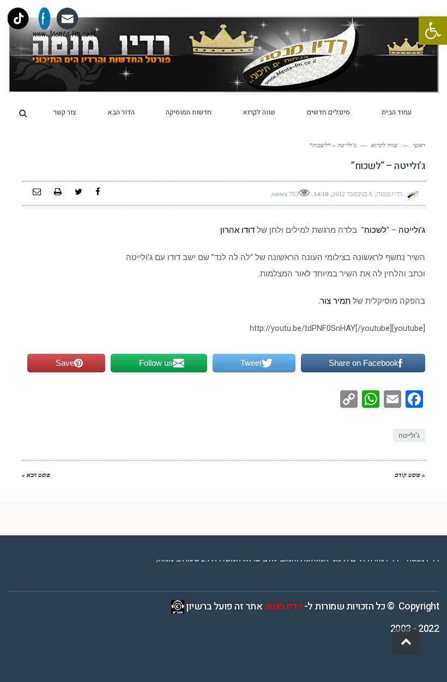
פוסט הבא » (36, 475)
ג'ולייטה (409, 435)
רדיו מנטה (283, 606)
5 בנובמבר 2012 (352, 194)
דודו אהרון (237, 230)
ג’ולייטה (411, 230)
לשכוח (375, 230)
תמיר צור (335, 301)
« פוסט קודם (410, 475)
